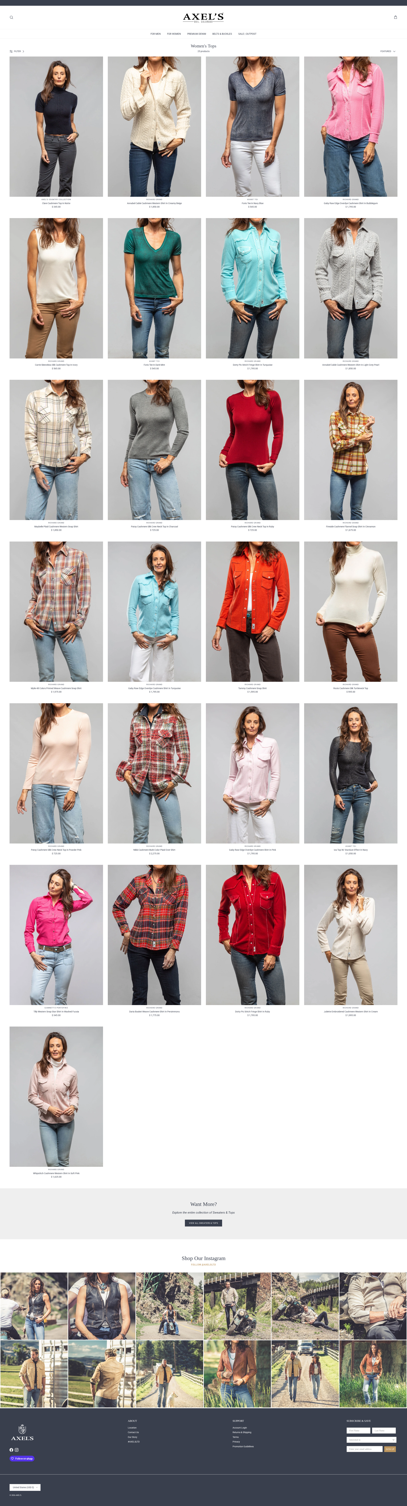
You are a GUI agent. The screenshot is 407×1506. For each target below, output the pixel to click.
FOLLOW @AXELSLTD (203, 1264)
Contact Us (133, 1432)
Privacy (236, 1441)
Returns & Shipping (242, 1432)
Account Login (240, 1427)
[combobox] (370, 1440)
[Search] (11, 17)
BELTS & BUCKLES (222, 33)
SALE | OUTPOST (247, 33)
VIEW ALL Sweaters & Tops (203, 1223)
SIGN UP (390, 1449)
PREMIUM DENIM (196, 33)
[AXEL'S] (203, 17)
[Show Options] (393, 1440)
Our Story (132, 1437)
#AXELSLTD (134, 1441)
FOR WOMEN (174, 33)
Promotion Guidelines (243, 1446)
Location (132, 1427)
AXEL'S (18, 1495)
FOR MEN (156, 33)
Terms (236, 1437)
